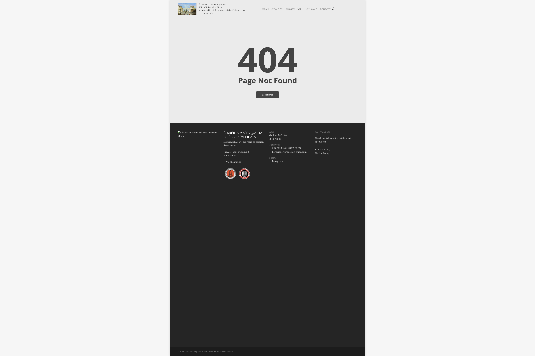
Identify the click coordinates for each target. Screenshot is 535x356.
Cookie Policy (322, 153)
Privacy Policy (322, 149)
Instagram (277, 161)
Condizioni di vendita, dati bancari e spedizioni (334, 140)
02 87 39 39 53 (207, 13)
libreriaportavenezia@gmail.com (289, 152)
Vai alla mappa (233, 162)
